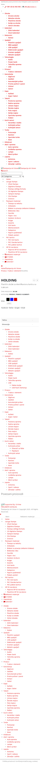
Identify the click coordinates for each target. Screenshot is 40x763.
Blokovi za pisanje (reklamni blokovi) (21, 208)
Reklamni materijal (13, 254)
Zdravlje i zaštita (14, 164)
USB (9, 67)
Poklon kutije (16, 385)
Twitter (11, 308)
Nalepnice (12, 230)
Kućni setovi (9, 120)
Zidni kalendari (14, 30)
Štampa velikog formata (17, 189)
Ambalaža (12, 206)
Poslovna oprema (15, 101)
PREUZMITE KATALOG (9, 507)
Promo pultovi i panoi (16, 84)
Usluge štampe (11, 182)
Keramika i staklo (14, 123)
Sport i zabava (13, 161)
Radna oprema (13, 103)
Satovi (10, 89)
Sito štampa (12, 196)
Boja (2, 301)
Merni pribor (13, 154)
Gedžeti (11, 79)
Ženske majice (13, 108)
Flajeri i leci (12, 216)
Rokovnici (8, 35)
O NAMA (10, 257)
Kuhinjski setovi (14, 127)
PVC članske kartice (15, 242)
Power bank (12, 62)
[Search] (23, 176)
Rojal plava (11, 299)
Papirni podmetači (15, 233)
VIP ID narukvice (12, 247)
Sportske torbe (14, 137)
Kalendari (8, 28)
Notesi (10, 38)
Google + (17, 308)
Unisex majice (13, 106)
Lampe (10, 152)
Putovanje (12, 132)
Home (8, 179)
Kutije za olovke (14, 23)
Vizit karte (12, 225)
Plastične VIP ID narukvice (17, 252)
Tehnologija (9, 57)
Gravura (11, 199)
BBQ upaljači (13, 45)
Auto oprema (13, 147)
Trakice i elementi (15, 72)
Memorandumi (13, 228)
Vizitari (11, 86)
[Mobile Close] (0, 514)
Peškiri (10, 118)
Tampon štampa (14, 194)
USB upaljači (13, 47)
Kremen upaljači (14, 52)
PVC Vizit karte (13, 240)
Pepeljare (15, 451)
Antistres (11, 159)
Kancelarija (9, 74)
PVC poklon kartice (15, 245)
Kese (10, 140)
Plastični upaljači (14, 42)
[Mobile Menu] (1, 266)
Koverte (11, 223)
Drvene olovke (13, 16)
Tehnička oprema (14, 64)
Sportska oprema (14, 115)
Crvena (15, 299)
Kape (6, 91)
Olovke (7, 13)
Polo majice (12, 110)
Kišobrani (8, 142)
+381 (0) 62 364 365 (13, 7)
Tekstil (7, 98)
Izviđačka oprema (15, 149)
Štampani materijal (13, 201)
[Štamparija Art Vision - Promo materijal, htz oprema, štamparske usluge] (18, 168)
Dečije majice (13, 113)
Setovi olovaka (13, 26)
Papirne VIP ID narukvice (17, 250)
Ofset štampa (13, 184)
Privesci (8, 69)
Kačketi (11, 93)
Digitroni (11, 76)
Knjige (10, 220)
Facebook (4, 308)
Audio (10, 59)
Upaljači (8, 40)
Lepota (7, 157)
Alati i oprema (10, 144)
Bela (19, 299)
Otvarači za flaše (18, 448)
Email (23, 308)
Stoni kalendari (14, 33)
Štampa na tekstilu (15, 203)
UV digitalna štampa (15, 191)
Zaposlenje (9, 259)
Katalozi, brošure (14, 218)
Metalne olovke (14, 18)
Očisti (9, 303)
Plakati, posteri (13, 235)
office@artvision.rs (30, 7)
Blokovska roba (13, 211)
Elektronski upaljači (15, 50)
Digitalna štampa (14, 186)
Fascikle (11, 213)
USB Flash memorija (19, 388)
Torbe (7, 130)
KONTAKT (9, 262)
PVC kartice (10, 237)
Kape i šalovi (13, 96)
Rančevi (11, 135)
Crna (8, 299)
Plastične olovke (14, 21)
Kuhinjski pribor (14, 125)
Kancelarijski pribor (15, 81)
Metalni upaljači (14, 55)
